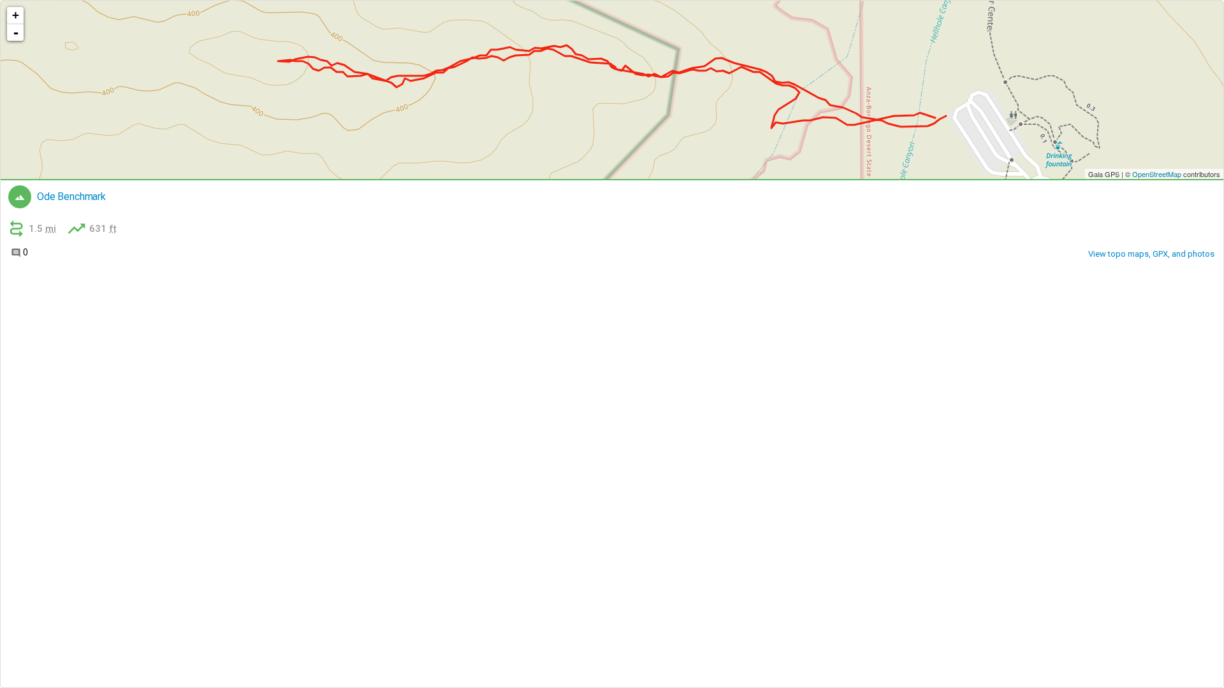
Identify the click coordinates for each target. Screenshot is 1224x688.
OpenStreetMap (1156, 174)
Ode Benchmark (71, 197)
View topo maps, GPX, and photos (1151, 254)
